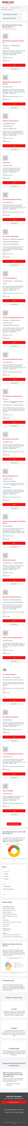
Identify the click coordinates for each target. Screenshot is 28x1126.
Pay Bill (21, 1112)
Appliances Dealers (7, 912)
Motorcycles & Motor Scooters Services (12, 922)
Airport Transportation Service (10, 916)
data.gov (11, 837)
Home (6, 1109)
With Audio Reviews (9, 889)
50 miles (6, 876)
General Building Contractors (10, 914)
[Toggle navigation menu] (26, 2)
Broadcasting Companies (9, 908)
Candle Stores (6, 930)
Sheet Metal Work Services (9, 910)
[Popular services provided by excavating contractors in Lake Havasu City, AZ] (14, 963)
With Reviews (7, 886)
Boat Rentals (6, 920)
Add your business (14, 1102)
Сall (14, 65)
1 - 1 (5, 697)
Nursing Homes (6, 924)
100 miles (6, 879)
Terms (13, 1112)
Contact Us (8, 1112)
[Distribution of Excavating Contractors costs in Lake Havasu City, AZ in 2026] (14, 850)
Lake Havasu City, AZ (16, 7)
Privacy (17, 1112)
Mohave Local (4, 7)
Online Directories (13, 1109)
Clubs (4, 918)
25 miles (6, 873)
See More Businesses (14, 824)
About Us (21, 1109)
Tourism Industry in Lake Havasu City (12, 934)
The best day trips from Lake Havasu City (13, 936)
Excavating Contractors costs (9, 29)
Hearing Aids (6, 926)
